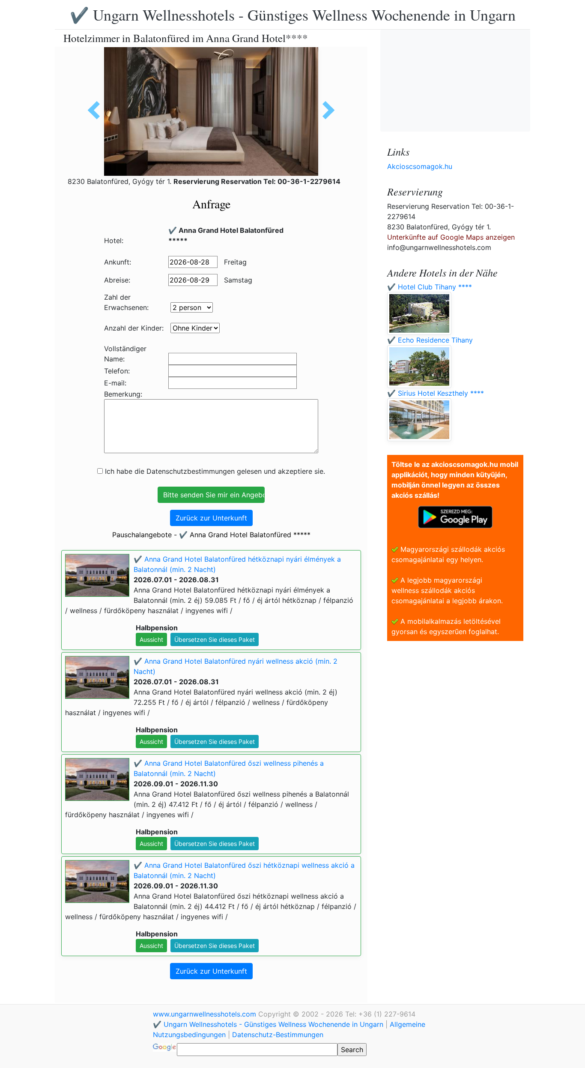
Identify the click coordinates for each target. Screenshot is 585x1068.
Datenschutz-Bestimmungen (277, 1034)
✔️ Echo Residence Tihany (430, 340)
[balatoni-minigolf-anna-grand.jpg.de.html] (325, 110)
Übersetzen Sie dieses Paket (214, 639)
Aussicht (151, 639)
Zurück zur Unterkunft (211, 518)
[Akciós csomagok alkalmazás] (455, 516)
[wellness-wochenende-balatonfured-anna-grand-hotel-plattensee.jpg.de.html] (97, 110)
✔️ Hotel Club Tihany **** (429, 287)
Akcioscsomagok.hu (419, 166)
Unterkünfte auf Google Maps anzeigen (451, 237)
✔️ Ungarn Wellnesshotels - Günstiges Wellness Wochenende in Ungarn (293, 14)
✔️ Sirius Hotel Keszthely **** (435, 393)
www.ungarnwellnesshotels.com (205, 1014)
